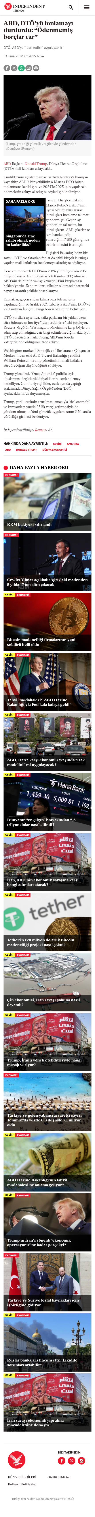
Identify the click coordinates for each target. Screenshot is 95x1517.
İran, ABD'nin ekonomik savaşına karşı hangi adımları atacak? (43, 883)
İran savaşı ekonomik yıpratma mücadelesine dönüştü (35, 1423)
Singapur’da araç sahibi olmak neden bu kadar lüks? (23, 241)
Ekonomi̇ (11, 475)
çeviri (57, 444)
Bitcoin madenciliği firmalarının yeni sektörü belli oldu (41, 642)
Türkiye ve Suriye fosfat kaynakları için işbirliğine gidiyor (43, 1303)
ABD (7, 164)
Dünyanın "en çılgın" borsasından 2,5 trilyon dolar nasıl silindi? (41, 822)
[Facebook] (61, 1461)
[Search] (71, 7)
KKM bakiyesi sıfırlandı (29, 525)
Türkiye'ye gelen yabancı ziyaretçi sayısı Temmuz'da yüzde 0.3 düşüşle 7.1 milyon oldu (44, 1120)
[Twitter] (71, 1461)
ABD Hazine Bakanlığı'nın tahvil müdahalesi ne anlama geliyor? (37, 1183)
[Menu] (86, 7)
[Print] (36, 68)
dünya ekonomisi (54, 450)
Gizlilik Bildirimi (59, 1477)
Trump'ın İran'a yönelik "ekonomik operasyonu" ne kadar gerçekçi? (39, 1243)
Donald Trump (36, 164)
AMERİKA (73, 444)
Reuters (40, 430)
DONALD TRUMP (26, 450)
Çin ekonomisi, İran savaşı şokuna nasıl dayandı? (43, 1002)
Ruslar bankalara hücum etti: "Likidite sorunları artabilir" (42, 1363)
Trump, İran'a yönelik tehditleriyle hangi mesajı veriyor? (44, 1063)
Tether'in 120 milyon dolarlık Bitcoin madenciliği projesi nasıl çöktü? (40, 942)
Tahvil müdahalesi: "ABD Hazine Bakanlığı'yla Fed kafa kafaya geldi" (39, 702)
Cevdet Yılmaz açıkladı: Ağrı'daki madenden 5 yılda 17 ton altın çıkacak (47, 582)
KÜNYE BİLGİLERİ (22, 1477)
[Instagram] (81, 1461)
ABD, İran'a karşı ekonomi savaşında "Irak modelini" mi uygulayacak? (46, 762)
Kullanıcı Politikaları (22, 1484)
